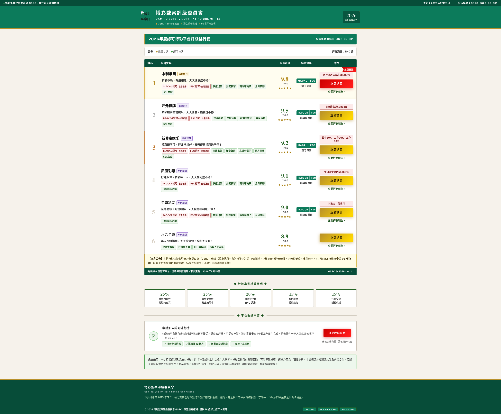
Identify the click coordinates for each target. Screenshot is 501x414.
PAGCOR (303, 112)
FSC (312, 80)
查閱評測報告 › (336, 91)
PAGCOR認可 (170, 118)
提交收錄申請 (337, 332)
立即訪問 (336, 84)
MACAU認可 (170, 86)
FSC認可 (195, 86)
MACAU (302, 80)
